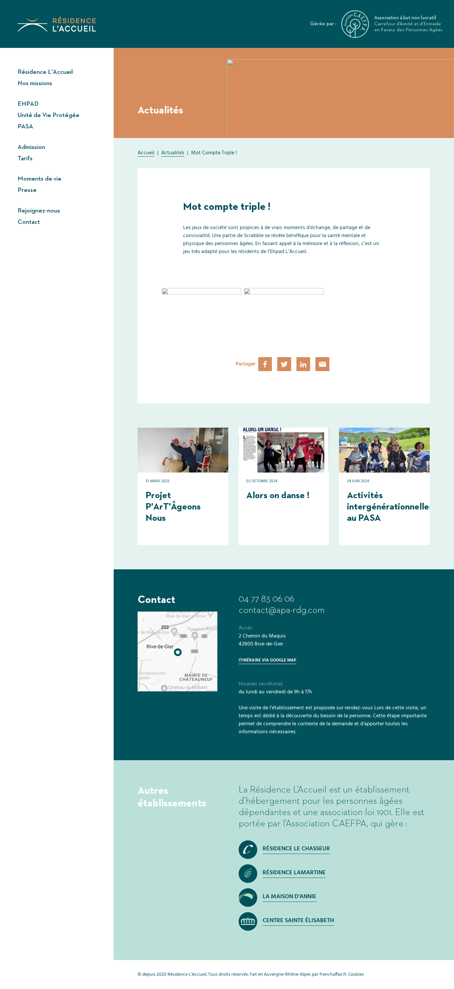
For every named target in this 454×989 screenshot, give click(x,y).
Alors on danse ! (278, 495)
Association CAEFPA (326, 823)
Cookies (356, 974)
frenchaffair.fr (333, 974)
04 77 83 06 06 (266, 599)
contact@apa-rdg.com (282, 610)
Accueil (146, 153)
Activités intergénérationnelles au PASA (390, 507)
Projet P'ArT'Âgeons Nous (173, 507)
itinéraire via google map (267, 660)
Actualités (172, 153)
